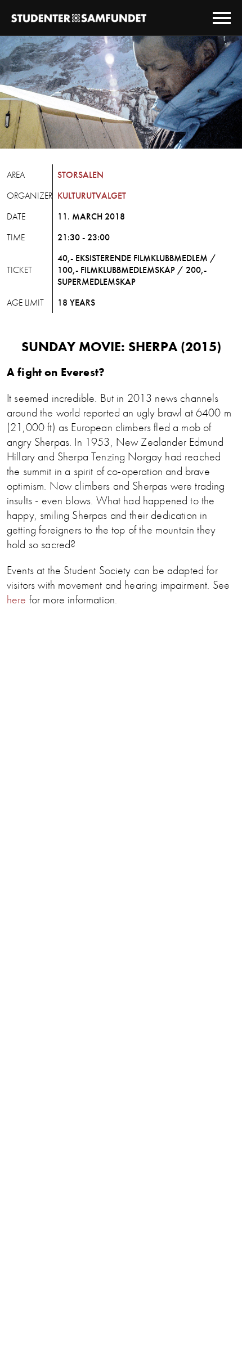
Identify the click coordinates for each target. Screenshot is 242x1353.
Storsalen (80, 175)
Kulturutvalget (91, 195)
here (16, 599)
